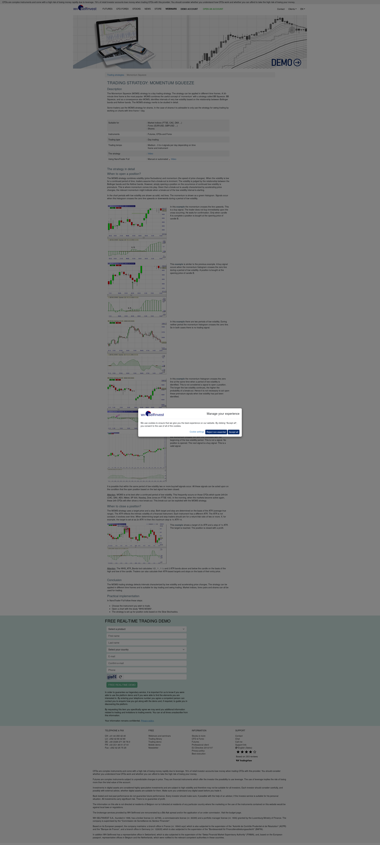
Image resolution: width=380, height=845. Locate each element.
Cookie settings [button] (197, 431)
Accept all (233, 431)
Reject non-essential (216, 431)
